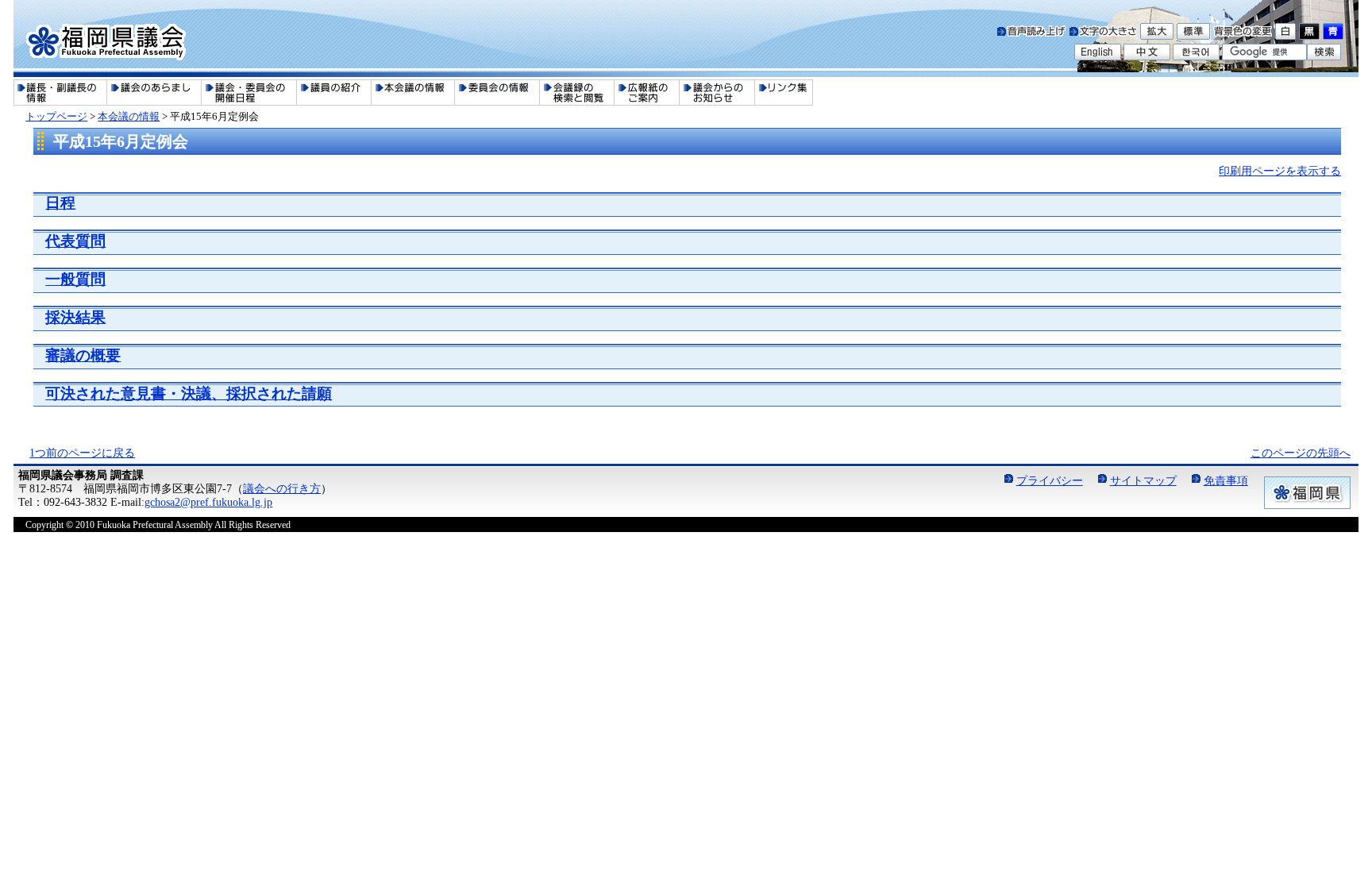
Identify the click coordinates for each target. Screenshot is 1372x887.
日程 (60, 203)
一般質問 (75, 279)
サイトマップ (1143, 480)
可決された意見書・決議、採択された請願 (188, 393)
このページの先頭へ (1301, 452)
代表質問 (75, 241)
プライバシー (1049, 480)
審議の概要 (83, 355)
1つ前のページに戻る (82, 452)
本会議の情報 (129, 116)
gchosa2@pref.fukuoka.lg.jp (208, 502)
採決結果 (75, 317)
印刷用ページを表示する (1280, 170)
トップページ (56, 116)
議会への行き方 (282, 488)
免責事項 (1226, 480)
